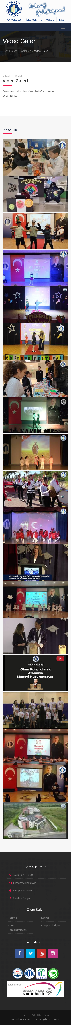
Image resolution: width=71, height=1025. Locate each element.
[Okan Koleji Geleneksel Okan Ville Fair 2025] (35, 361)
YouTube (35, 91)
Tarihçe (12, 917)
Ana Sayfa (11, 51)
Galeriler (26, 51)
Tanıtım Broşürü (22, 898)
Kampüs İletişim (50, 925)
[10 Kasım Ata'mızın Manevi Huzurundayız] (35, 655)
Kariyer (45, 917)
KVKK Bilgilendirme (20, 1019)
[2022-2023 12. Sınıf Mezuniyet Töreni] (35, 545)
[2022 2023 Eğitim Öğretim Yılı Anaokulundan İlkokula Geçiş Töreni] (35, 582)
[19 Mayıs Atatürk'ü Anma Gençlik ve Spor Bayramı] (35, 692)
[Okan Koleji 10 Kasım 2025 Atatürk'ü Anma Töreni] (35, 397)
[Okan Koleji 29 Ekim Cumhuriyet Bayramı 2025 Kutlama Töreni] (35, 434)
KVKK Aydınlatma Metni (48, 1019)
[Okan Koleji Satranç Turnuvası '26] (35, 140)
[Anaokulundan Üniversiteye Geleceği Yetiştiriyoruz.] (35, 803)
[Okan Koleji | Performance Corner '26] (35, 176)
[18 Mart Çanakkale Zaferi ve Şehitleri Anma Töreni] (35, 766)
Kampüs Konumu (23, 890)
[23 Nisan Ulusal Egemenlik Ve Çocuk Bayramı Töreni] (35, 729)
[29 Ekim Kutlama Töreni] (35, 508)
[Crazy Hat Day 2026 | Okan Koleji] (35, 213)
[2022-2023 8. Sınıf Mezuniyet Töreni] (35, 618)
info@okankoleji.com (25, 882)
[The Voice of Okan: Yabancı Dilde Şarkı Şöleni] (35, 250)
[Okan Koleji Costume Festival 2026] (35, 324)
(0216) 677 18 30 (23, 874)
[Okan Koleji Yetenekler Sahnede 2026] (35, 287)
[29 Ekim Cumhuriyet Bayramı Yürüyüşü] (35, 471)
